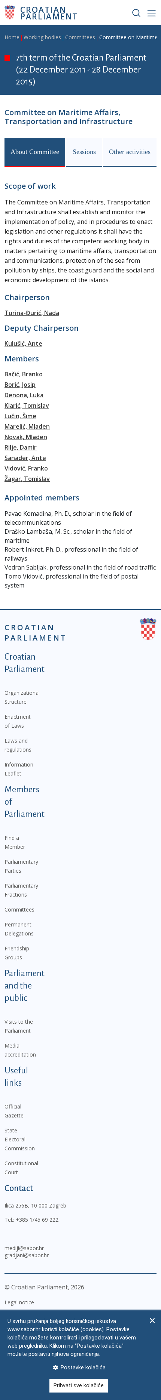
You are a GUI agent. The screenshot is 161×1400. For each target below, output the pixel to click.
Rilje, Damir (20, 447)
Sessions (84, 151)
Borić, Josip (20, 384)
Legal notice (19, 1302)
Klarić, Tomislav (26, 405)
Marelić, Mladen (27, 426)
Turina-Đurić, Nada (31, 313)
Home (11, 37)
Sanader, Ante (25, 458)
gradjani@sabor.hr (26, 1255)
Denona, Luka (23, 395)
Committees (80, 37)
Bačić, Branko (23, 374)
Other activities (130, 151)
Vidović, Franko (26, 468)
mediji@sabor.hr (24, 1248)
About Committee (34, 151)
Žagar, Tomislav (27, 479)
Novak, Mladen (25, 437)
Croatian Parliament (49, 12)
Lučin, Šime (20, 416)
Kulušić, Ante (23, 343)
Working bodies (42, 37)
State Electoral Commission (19, 1139)
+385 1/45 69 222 (37, 1219)
